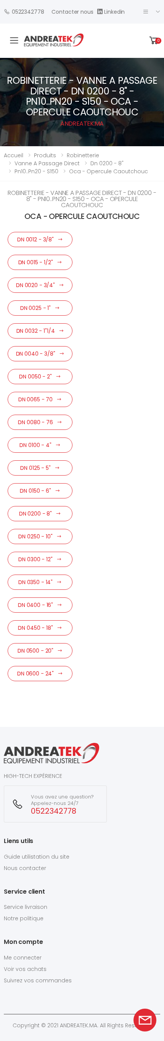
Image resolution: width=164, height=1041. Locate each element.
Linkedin (114, 12)
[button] (154, 40)
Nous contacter (25, 868)
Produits (45, 155)
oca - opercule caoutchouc (108, 171)
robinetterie (83, 155)
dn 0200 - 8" (107, 163)
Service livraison (25, 907)
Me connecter (23, 957)
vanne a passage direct (47, 163)
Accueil (13, 155)
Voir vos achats (25, 969)
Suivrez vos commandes (38, 980)
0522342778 (28, 12)
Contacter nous (72, 12)
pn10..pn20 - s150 (36, 171)
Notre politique (23, 918)
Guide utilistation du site (36, 857)
